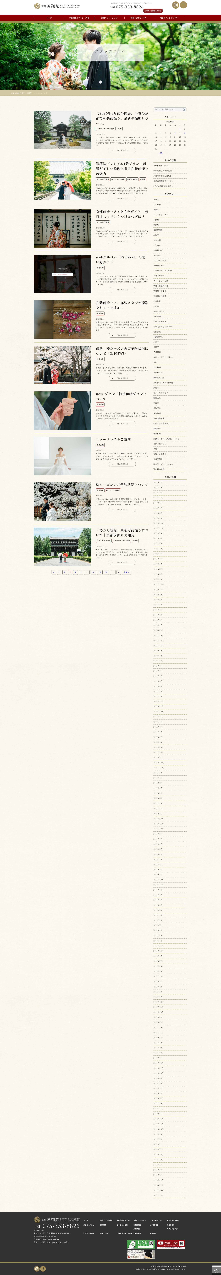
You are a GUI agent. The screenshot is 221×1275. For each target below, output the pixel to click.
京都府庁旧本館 (159, 291)
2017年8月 (158, 1022)
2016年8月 (158, 1083)
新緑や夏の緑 (159, 378)
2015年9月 (158, 1134)
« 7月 (161, 153)
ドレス (156, 199)
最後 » (126, 572)
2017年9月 (158, 1017)
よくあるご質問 (159, 260)
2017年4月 (158, 1043)
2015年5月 (158, 1155)
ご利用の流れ (154, 1225)
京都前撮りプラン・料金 (79, 18)
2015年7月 (158, 1145)
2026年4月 (158, 503)
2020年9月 (158, 834)
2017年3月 (158, 1048)
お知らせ (157, 245)
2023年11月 (158, 645)
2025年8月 (158, 544)
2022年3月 (158, 747)
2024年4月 (158, 620)
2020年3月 (158, 864)
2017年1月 (158, 1058)
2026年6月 (158, 493)
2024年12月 (158, 584)
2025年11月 (158, 528)
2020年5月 (158, 854)
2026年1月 (158, 518)
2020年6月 (158, 849)
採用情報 (153, 1233)
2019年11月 (158, 885)
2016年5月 (158, 1099)
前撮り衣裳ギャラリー (139, 18)
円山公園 (157, 316)
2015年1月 (158, 1175)
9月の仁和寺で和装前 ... (163, 186)
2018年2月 (158, 992)
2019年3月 (158, 926)
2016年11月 (158, 1068)
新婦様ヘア (158, 372)
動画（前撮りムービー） (163, 327)
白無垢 (156, 220)
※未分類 (157, 240)
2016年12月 (158, 1063)
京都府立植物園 (159, 296)
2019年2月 (158, 931)
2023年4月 (158, 681)
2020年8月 (158, 839)
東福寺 (156, 388)
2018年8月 (158, 961)
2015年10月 (158, 1129)
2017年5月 (158, 1038)
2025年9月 (158, 539)
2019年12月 (158, 880)
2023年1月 (158, 696)
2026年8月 (158, 483)
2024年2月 (158, 630)
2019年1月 (158, 936)
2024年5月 (158, 615)
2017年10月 (158, 1012)
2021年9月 (158, 773)
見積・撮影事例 (159, 454)
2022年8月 (158, 722)
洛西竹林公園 (159, 418)
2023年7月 (158, 666)
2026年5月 (158, 498)
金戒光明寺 (158, 230)
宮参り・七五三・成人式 (163, 357)
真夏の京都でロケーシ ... (163, 181)
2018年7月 (158, 966)
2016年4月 (158, 1104)
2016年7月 (158, 1088)
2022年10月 (158, 712)
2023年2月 (158, 691)
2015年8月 (158, 1139)
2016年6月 (158, 1094)
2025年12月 (158, 523)
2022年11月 (158, 707)
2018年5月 (158, 976)
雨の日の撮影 (159, 469)
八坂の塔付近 (159, 311)
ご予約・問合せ (88, 1233)
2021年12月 (158, 763)
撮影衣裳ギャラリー (124, 1220)
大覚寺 (156, 342)
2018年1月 (158, 997)
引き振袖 (157, 204)
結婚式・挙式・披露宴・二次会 (166, 439)
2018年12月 (158, 941)
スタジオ (157, 255)
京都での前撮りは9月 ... (163, 176)
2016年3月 (158, 1109)
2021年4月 (158, 798)
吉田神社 (157, 332)
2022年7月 (158, 727)
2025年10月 (158, 534)
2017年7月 (158, 1027)
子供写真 (157, 352)
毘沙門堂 (157, 408)
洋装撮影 (157, 413)
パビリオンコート (160, 276)
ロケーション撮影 (160, 281)
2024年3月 (158, 625)
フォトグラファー (160, 215)
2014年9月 (158, 1195)
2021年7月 (158, 783)
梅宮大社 (157, 398)
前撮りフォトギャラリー (170, 18)
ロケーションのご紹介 (162, 271)
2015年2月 (158, 1170)
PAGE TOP (216, 1271)
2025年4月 (158, 564)
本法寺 (156, 235)
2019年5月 (158, 915)
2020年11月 (158, 824)
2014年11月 (158, 1185)
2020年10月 (158, 829)
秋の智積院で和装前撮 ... (163, 171)
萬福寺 (156, 449)
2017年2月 (158, 1053)
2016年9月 (158, 1078)
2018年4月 (158, 982)
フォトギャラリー (156, 1220)
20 (100, 572)
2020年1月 (158, 875)
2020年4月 (158, 859)
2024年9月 (158, 600)
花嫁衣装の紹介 (159, 444)
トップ (49, 18)
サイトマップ (104, 1233)
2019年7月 (158, 905)
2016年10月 (158, 1073)
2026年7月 (158, 488)
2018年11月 (158, 946)
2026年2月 (158, 513)
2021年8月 (158, 778)
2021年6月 (158, 788)
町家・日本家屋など (161, 423)
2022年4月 (158, 742)
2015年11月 (158, 1124)
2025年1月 (158, 579)
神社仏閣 (157, 434)
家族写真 (103, 1225)
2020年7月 (158, 844)
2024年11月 (158, 590)
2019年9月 (158, 895)
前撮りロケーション (109, 18)
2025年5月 (158, 559)
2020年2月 (158, 870)
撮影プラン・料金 (106, 1220)
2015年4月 (158, 1160)
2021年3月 (158, 803)
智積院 (156, 210)
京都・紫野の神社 (160, 286)
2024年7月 (158, 610)
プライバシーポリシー (124, 1233)
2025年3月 (158, 569)
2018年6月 (158, 971)
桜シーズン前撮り (160, 393)
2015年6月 (158, 1150)
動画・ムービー (159, 322)
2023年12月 (158, 640)
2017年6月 (158, 1032)
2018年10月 (158, 951)
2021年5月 (158, 793)
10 (93, 572)
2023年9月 (158, 656)
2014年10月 (158, 1190)
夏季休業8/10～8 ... (161, 166)
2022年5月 (158, 737)
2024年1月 (158, 635)
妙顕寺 (156, 347)
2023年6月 (158, 671)
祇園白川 (157, 428)
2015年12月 (158, 1119)
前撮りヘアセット (89, 1225)
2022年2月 (158, 752)
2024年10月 (158, 595)
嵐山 (155, 362)
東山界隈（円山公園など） (164, 383)
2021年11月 (158, 768)
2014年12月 (158, 1180)
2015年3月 (158, 1165)
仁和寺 (156, 306)
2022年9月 (158, 717)
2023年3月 (158, 686)
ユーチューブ (159, 265)
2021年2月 (158, 808)
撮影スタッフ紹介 (173, 1220)
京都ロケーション (140, 1220)
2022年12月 (158, 701)
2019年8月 (158, 900)
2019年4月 (158, 920)
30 (106, 572)
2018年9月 (158, 956)
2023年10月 (158, 651)
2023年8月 (158, 661)
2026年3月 (158, 508)
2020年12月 (158, 819)
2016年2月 (158, 1114)
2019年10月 (158, 890)
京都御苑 (157, 301)
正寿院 (156, 403)
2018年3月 (158, 987)
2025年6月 (158, 554)
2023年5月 (158, 676)
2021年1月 (158, 814)
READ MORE (120, 150)
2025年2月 (158, 574)
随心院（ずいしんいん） (163, 464)
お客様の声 (158, 250)
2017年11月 (158, 1007)
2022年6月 (158, 732)
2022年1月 (158, 758)
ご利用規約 (137, 1233)
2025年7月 (158, 549)
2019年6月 (158, 910)
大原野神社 (158, 337)
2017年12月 (158, 1002)
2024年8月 (158, 605)
